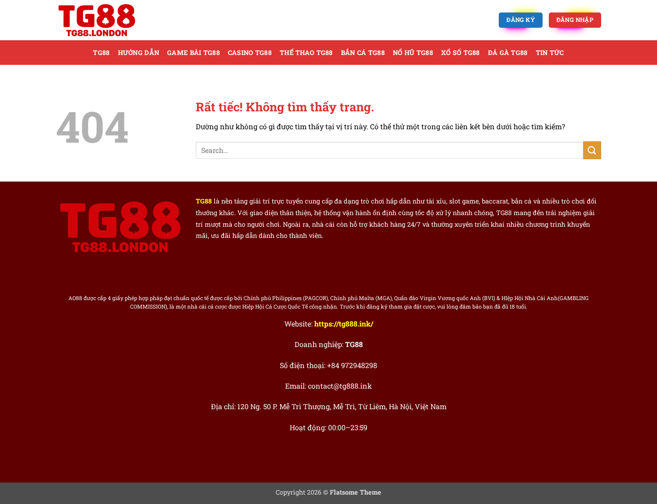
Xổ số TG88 (460, 52)
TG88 (101, 52)
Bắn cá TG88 (363, 52)
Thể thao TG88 (306, 52)
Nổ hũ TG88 (413, 52)
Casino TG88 (250, 52)
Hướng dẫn (139, 52)
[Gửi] (592, 150)
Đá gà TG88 (508, 52)
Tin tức (550, 52)
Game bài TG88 (193, 52)
